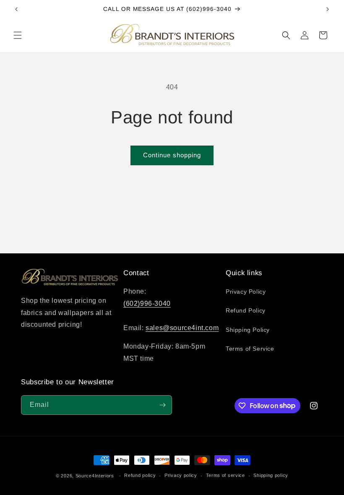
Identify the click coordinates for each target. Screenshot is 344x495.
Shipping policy (270, 475)
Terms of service (225, 475)
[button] (17, 35)
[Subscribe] (162, 405)
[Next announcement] (327, 9)
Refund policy (140, 475)
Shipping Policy (248, 329)
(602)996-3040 (147, 303)
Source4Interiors (95, 475)
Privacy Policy (246, 291)
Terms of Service (250, 348)
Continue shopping (172, 155)
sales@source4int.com (182, 327)
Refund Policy (246, 310)
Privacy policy (180, 475)
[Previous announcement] (16, 9)
